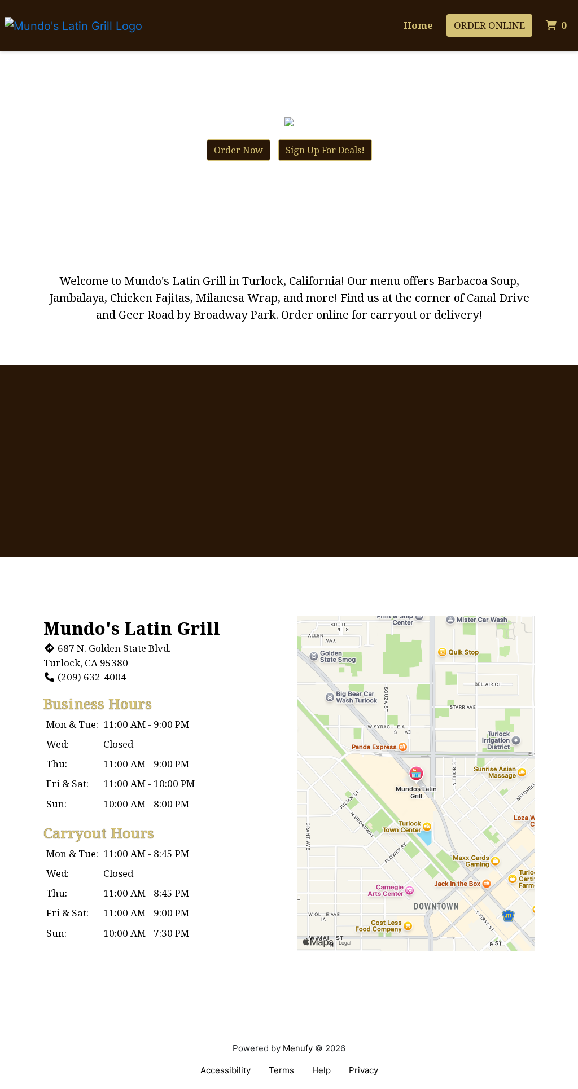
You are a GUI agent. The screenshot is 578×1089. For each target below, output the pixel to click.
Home (418, 25)
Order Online (489, 25)
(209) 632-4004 (92, 676)
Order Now (238, 150)
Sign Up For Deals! (325, 150)
